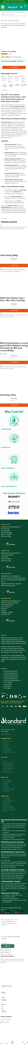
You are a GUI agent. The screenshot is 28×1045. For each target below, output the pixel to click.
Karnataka (17, 854)
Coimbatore (6, 865)
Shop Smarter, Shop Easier (10, 893)
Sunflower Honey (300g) (13, 20)
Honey (5, 20)
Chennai (4, 844)
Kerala (21, 854)
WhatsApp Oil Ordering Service (10, 900)
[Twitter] (20, 696)
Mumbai (8, 862)
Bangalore (14, 845)
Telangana (9, 855)
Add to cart (15, 67)
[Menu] (3, 7)
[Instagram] (15, 696)
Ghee (15, 885)
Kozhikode (18, 863)
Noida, (24, 862)
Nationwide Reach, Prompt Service (13, 852)
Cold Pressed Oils (9, 885)
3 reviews (10, 54)
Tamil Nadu (11, 854)
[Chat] (12, 1042)
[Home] (1, 1042)
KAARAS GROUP (12, 908)
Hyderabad (11, 844)
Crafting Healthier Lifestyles (11, 881)
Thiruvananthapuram (10, 863)
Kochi (22, 863)
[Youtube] (7, 696)
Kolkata (14, 862)
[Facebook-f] (11, 696)
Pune (11, 862)
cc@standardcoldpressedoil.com (9, 727)
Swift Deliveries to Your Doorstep (12, 842)
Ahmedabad (19, 862)
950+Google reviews (14, 836)
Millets (11, 887)
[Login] (6, 1042)
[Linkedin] (24, 696)
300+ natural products (13, 839)
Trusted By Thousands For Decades (12, 870)
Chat (13, 1043)
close (7, 1022)
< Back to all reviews (4, 948)
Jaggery (6, 887)
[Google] (2, 696)
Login (7, 1043)
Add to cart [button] (15, 265)
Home (2, 20)
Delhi (4, 862)
